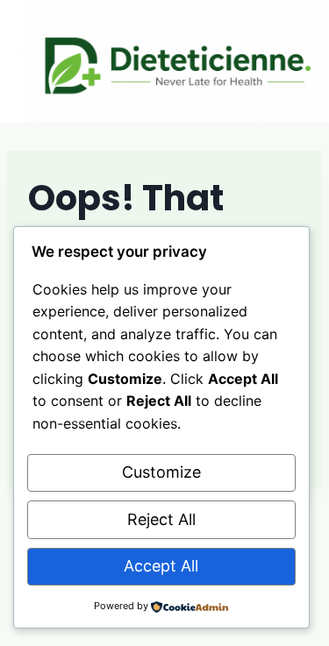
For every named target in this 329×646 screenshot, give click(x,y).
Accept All (161, 566)
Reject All (161, 519)
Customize (161, 472)
